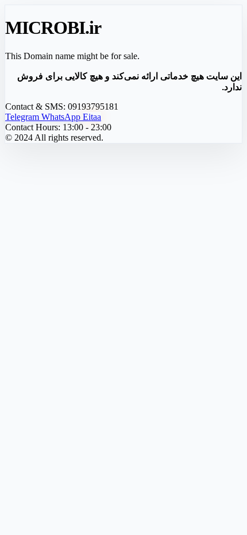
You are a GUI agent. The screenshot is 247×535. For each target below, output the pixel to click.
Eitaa (92, 117)
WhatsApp (62, 117)
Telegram (23, 117)
